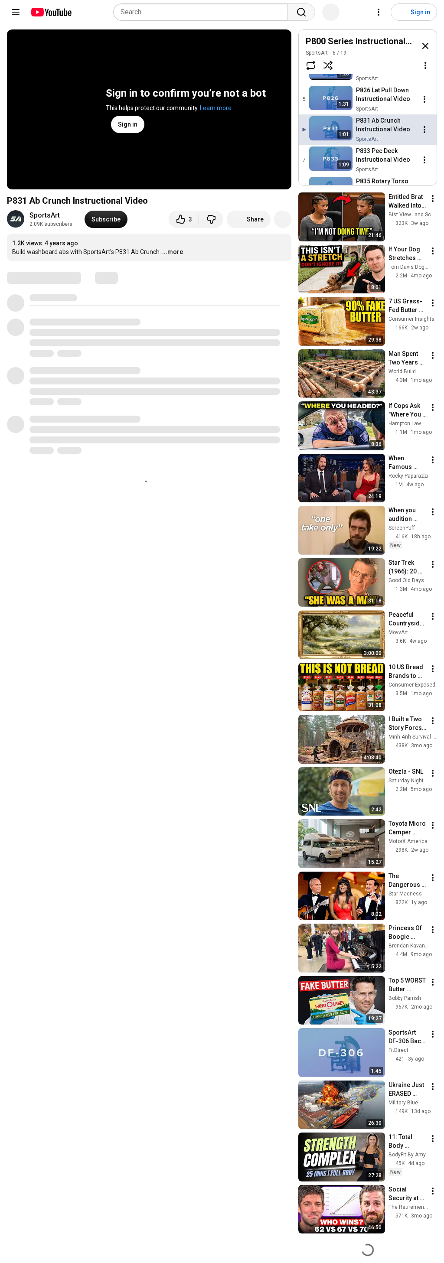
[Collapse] (425, 46)
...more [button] (172, 251)
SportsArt (44, 215)
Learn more (216, 107)
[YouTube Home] (51, 12)
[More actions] (282, 219)
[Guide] (15, 12)
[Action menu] (425, 65)
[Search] (301, 12)
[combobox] (203, 12)
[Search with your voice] (331, 12)
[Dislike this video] (211, 219)
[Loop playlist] (311, 65)
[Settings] (378, 12)
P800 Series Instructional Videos (370, 41)
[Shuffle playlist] (328, 65)
